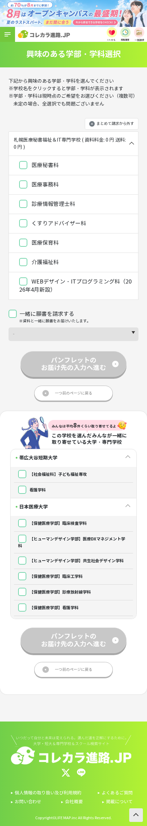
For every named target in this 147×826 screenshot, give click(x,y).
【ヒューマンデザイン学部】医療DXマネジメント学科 (71, 542)
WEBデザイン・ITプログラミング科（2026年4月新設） (75, 285)
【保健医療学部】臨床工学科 (55, 576)
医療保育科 (44, 243)
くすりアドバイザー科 (58, 223)
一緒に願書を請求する (46, 314)
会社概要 (74, 802)
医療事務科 (44, 184)
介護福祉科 (44, 262)
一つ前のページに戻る (73, 393)
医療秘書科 (44, 165)
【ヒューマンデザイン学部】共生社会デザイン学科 (76, 560)
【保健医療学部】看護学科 (53, 607)
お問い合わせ (28, 802)
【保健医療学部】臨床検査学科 (57, 523)
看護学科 (37, 489)
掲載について (119, 802)
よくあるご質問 (117, 793)
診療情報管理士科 (52, 204)
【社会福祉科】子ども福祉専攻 (57, 474)
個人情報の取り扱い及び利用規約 (48, 793)
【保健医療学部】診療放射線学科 (59, 592)
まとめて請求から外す (115, 124)
